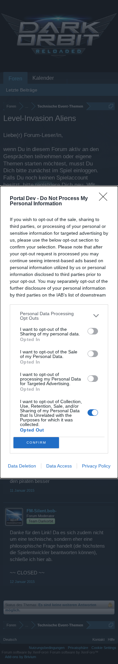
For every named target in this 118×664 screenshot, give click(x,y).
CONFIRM (36, 442)
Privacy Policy (96, 465)
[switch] (93, 331)
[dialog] (59, 332)
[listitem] (59, 315)
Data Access (59, 465)
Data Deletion (22, 465)
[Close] (105, 199)
